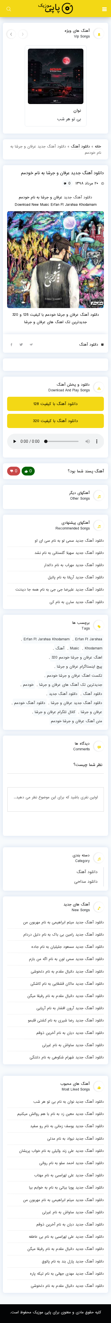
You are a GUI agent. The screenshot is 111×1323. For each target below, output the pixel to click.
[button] (104, 8)
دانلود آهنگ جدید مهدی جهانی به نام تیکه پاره (67, 1273)
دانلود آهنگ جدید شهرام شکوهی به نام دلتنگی (67, 1057)
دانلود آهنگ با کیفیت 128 (55, 404)
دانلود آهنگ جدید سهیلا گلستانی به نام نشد (69, 553)
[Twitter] (21, 344)
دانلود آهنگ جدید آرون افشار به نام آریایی (70, 1008)
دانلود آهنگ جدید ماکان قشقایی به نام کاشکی (67, 983)
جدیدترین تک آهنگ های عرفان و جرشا (70, 685)
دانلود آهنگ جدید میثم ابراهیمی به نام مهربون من (63, 922)
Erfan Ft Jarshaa (88, 639)
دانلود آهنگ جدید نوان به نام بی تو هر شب (68, 1101)
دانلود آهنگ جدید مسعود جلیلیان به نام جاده (67, 947)
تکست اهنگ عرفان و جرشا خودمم (74, 675)
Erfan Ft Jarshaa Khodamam (46, 639)
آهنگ (60, 648)
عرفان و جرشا (91, 712)
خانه (98, 146)
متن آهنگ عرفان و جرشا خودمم (76, 721)
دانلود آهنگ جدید (78, 197)
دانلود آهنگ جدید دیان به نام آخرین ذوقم (70, 1033)
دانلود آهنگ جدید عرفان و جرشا (76, 703)
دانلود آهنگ (87, 872)
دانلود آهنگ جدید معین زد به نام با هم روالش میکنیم (60, 1114)
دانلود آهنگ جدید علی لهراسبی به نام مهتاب (69, 1175)
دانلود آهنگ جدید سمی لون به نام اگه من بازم (66, 959)
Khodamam (93, 648)
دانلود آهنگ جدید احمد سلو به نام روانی (71, 1163)
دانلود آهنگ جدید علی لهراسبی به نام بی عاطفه (66, 1236)
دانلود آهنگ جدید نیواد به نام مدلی (75, 1138)
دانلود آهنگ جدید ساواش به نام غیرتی (73, 1045)
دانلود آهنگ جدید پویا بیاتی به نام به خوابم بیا (66, 1187)
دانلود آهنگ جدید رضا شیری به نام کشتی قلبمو (66, 1020)
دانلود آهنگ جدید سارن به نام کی (77, 602)
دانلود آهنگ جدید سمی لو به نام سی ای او (69, 540)
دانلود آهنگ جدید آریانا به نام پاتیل (76, 577)
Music (74, 648)
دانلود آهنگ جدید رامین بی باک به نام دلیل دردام (63, 934)
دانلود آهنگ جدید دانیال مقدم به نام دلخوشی (67, 971)
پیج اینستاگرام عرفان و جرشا (79, 666)
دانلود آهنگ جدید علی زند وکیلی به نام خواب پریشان (61, 1151)
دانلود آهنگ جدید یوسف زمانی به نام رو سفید (67, 1126)
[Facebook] (11, 344)
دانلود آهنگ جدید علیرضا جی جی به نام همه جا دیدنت (59, 589)
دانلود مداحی (86, 881)
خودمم (28, 685)
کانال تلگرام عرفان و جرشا (55, 712)
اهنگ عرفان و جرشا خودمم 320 (77, 657)
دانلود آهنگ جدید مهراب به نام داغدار (74, 565)
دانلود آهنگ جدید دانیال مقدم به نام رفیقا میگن (65, 996)
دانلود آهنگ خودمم (29, 703)
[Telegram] (31, 344)
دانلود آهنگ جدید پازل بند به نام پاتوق (73, 1261)
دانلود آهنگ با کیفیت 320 (55, 421)
